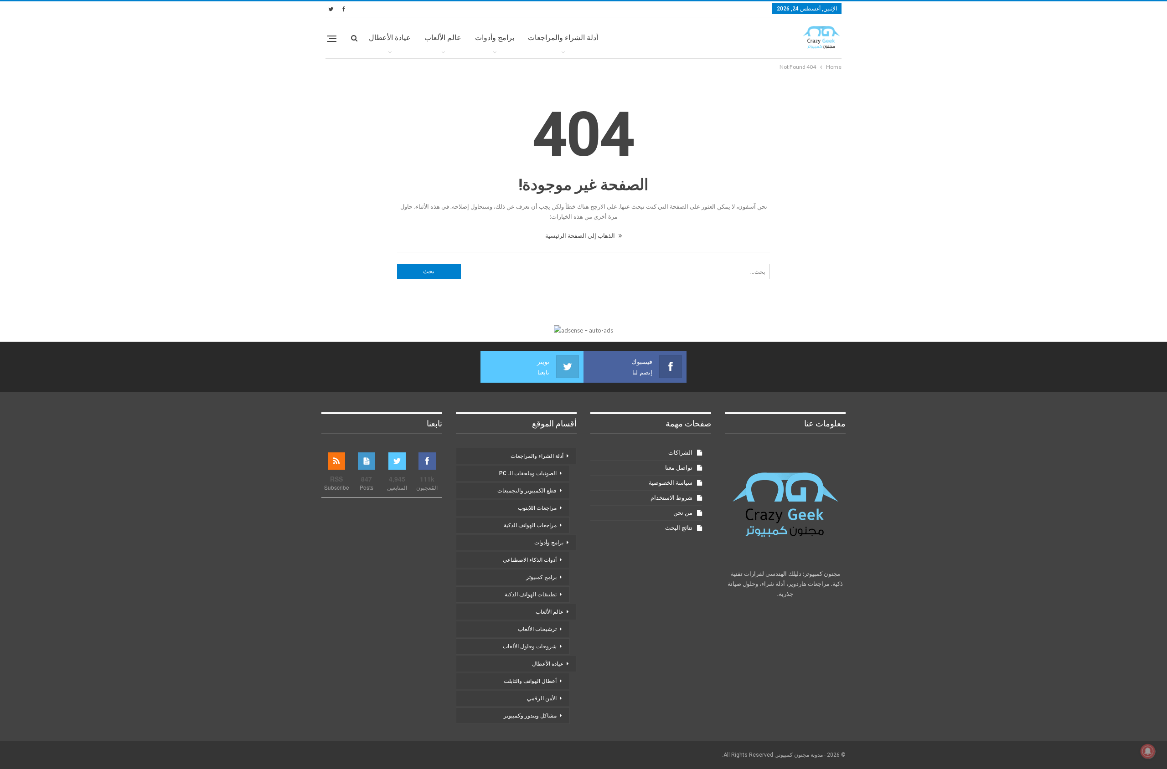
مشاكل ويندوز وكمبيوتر (530, 716)
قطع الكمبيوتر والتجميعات (527, 490)
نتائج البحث (678, 527)
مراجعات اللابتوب (537, 508)
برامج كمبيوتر (541, 577)
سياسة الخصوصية (670, 482)
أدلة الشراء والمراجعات (563, 37)
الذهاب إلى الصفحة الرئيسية (580, 235)
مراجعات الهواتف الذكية (530, 525)
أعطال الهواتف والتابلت (530, 681)
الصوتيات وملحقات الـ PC (528, 473)
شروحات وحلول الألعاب (530, 646)
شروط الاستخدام (671, 497)
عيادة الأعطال (390, 37)
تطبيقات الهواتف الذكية (531, 594)
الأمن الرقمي (542, 698)
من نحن (682, 512)
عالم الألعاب (442, 37)
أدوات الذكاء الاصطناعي (530, 560)
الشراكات (680, 452)
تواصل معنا (678, 467)
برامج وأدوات (494, 37)
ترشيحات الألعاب (537, 629)
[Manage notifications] (1148, 751)
